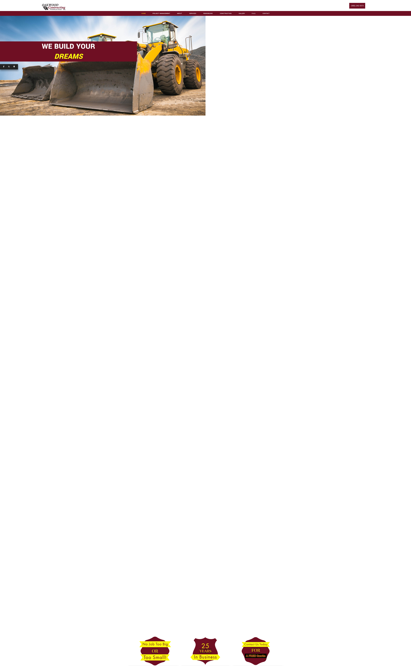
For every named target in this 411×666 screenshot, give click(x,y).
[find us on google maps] (14, 67)
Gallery (242, 13)
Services (192, 13)
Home (143, 13)
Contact (266, 13)
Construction (226, 13)
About (179, 13)
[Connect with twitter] (8, 67)
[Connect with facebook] (4, 67)
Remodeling (208, 13)
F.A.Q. (254, 13)
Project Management (161, 13)
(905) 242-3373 (357, 5)
